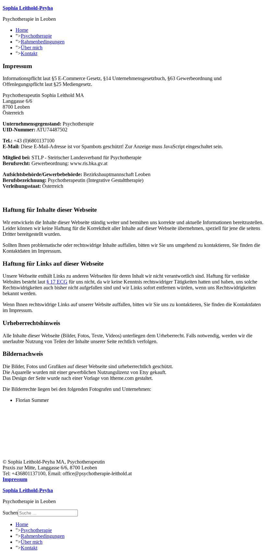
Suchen (10, 512)
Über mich (31, 47)
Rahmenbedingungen (43, 41)
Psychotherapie (36, 36)
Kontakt (29, 53)
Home (22, 30)
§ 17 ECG (56, 281)
